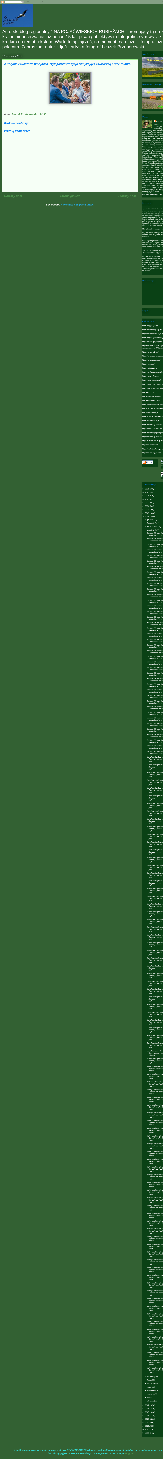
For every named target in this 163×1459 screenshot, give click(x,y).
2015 (147, 1412)
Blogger (129, 1453)
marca (150, 1394)
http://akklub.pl (148, 392)
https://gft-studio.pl (149, 368)
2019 (147, 513)
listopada (151, 523)
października (152, 527)
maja (149, 1387)
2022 (147, 503)
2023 (147, 499)
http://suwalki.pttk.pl (150, 412)
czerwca (150, 1383)
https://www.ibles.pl (150, 445)
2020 (147, 510)
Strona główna (70, 196)
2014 (147, 1416)
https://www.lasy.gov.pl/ (151, 453)
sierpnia (150, 1377)
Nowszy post (13, 196)
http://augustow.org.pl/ (151, 400)
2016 (147, 1409)
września (151, 530)
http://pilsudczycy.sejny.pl (152, 342)
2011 (147, 1426)
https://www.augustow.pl (151, 425)
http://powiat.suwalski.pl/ (152, 429)
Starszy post (127, 196)
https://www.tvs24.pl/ (150, 352)
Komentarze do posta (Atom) (77, 204)
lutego (150, 1397)
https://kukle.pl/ (148, 364)
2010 (147, 1429)
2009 (147, 1433)
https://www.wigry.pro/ (151, 376)
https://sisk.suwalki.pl (150, 420)
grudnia (150, 520)
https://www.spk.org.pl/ (151, 360)
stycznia (150, 1401)
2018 (147, 517)
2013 (147, 1419)
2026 (147, 489)
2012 (147, 1423)
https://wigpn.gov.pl (150, 325)
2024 (147, 496)
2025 (147, 492)
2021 (147, 506)
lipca (149, 1380)
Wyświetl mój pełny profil (152, 194)
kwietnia (150, 1390)
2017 (147, 1405)
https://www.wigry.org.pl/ (152, 330)
